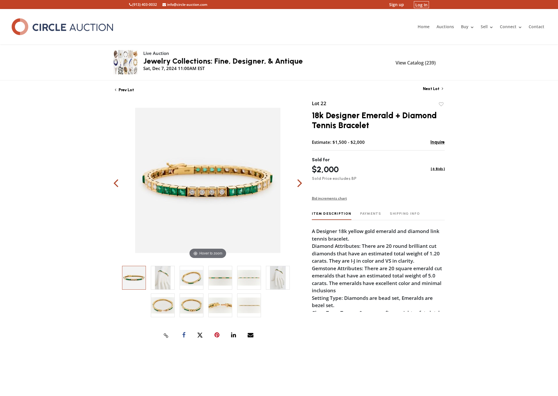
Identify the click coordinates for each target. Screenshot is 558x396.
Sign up (396, 4)
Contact (536, 26)
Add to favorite (441, 104)
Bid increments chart (329, 198)
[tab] (331, 216)
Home (424, 26)
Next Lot (431, 88)
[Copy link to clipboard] (166, 335)
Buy (465, 26)
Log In (421, 4)
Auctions (445, 26)
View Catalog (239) (416, 63)
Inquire (437, 142)
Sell (485, 26)
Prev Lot (126, 89)
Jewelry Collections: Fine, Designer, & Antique (223, 61)
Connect (509, 26)
